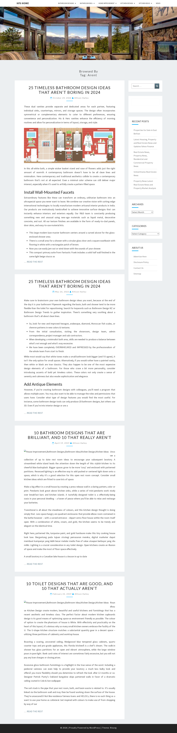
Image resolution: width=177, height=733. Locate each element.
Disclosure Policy (141, 262)
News (158, 3)
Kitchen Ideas (144, 3)
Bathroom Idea (86, 3)
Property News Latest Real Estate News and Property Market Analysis (145, 184)
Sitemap (137, 273)
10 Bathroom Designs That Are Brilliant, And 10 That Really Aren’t (69, 435)
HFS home (23, 3)
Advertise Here (140, 256)
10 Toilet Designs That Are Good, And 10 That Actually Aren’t (69, 586)
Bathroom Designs (66, 3)
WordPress (94, 727)
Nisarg (113, 727)
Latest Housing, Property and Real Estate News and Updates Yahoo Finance (145, 143)
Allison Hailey (81, 98)
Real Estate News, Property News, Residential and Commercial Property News (143, 159)
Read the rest (35, 261)
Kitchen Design (127, 3)
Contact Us (138, 268)
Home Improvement (107, 3)
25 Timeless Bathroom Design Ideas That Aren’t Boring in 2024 (70, 90)
